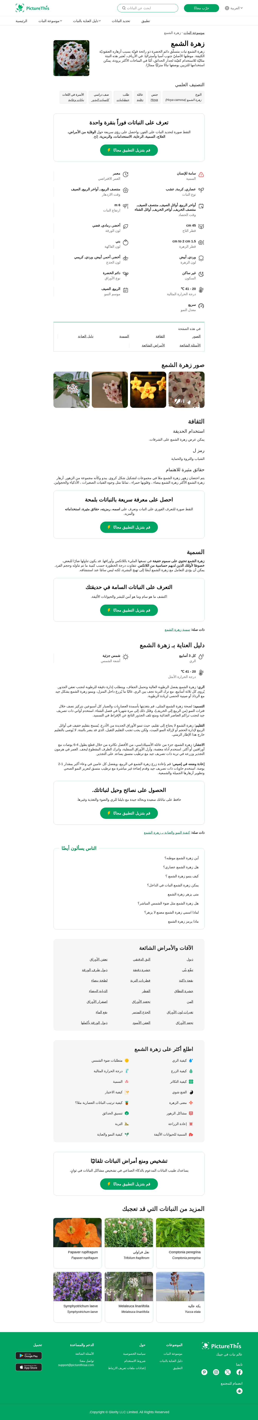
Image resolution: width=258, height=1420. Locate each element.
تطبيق (145, 21)
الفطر (146, 991)
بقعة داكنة (186, 980)
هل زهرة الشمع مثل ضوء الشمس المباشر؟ (168, 903)
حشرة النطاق (183, 991)
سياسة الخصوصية (134, 1353)
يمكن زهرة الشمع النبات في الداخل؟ (173, 885)
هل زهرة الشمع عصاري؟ (181, 867)
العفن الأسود (141, 1023)
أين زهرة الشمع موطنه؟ (182, 858)
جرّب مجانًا (201, 8)
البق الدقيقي (141, 959)
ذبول (190, 959)
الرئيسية (21, 21)
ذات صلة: (185, 630)
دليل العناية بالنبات (171, 1360)
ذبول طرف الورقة (94, 970)
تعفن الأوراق (98, 959)
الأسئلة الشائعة (84, 1353)
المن (190, 1002)
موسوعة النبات (194, 33)
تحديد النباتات (121, 21)
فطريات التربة (140, 980)
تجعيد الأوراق (141, 1002)
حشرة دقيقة (141, 970)
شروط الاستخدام (134, 1360)
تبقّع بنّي (187, 970)
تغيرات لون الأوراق (180, 1012)
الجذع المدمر (141, 1012)
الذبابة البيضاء (98, 991)
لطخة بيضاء (99, 980)
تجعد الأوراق (184, 1023)
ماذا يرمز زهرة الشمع (183, 921)
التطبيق (177, 1368)
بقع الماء (101, 1012)
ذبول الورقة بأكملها (94, 1023)
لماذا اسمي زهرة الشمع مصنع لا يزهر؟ (171, 912)
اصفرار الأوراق (97, 1002)
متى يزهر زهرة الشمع (183, 894)
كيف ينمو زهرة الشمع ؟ (182, 876)
